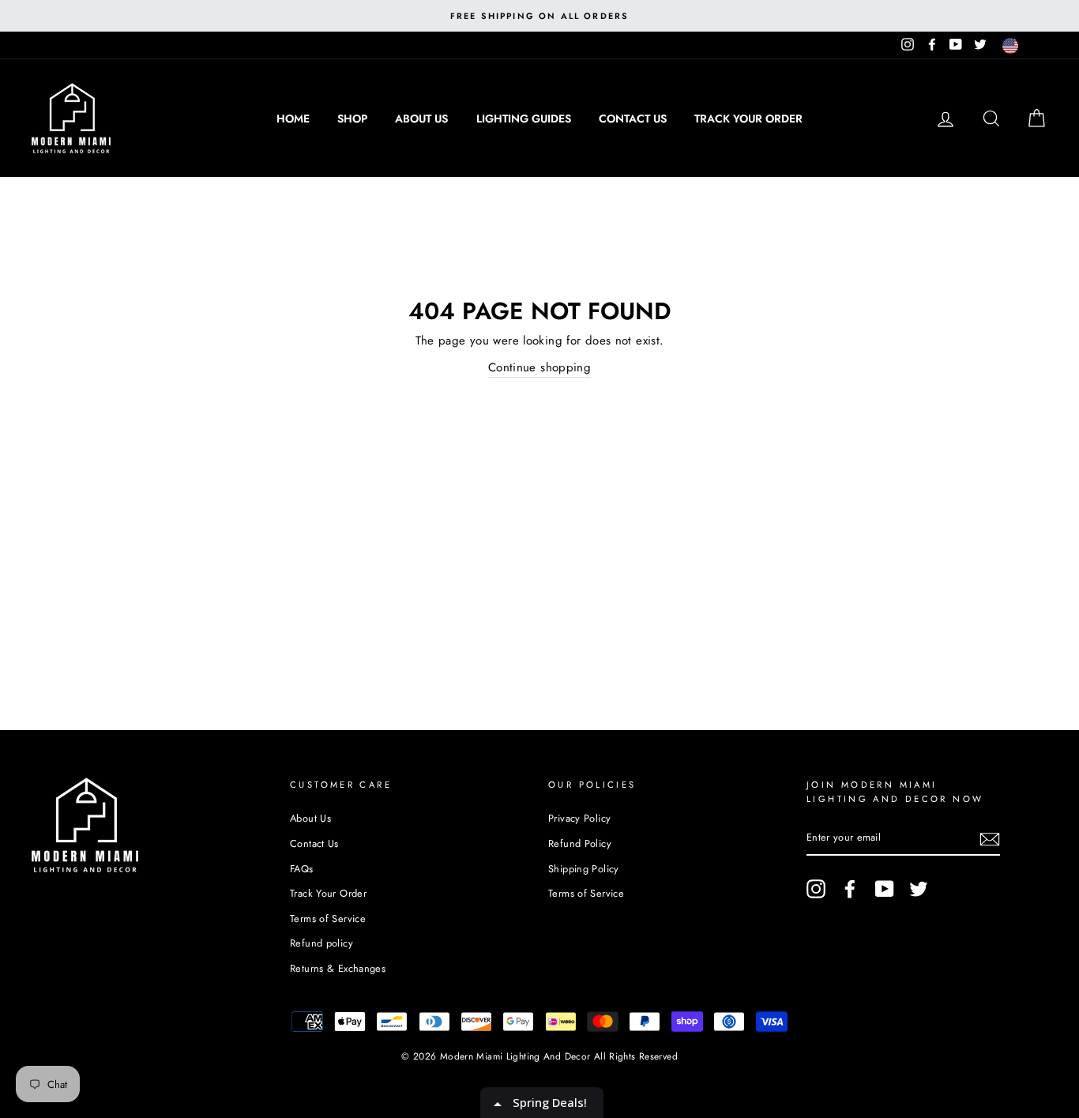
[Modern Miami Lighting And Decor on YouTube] (884, 888)
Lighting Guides (523, 118)
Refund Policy (579, 843)
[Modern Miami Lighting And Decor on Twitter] (918, 888)
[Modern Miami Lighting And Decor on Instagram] (815, 888)
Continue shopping (539, 367)
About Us (421, 118)
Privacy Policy (579, 818)
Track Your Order (748, 118)
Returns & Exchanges (337, 968)
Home (293, 118)
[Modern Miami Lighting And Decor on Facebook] (849, 888)
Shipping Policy (583, 868)
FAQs (302, 868)
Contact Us (633, 118)
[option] (539, 16)
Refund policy (321, 942)
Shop (352, 118)
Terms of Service (328, 918)
